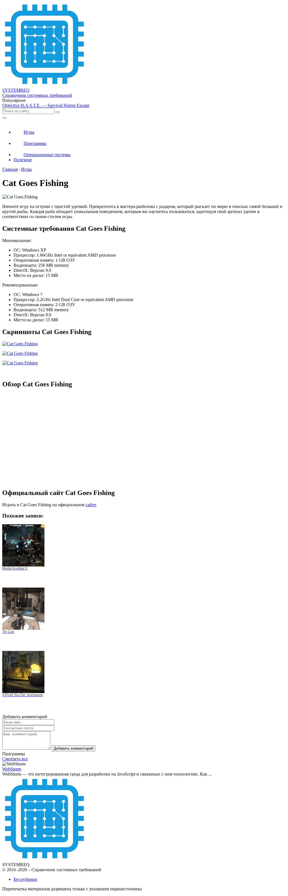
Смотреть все (15, 758)
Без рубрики (25, 879)
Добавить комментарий (73, 748)
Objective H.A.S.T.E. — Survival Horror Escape (45, 105)
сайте (91, 504)
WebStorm (11, 769)
